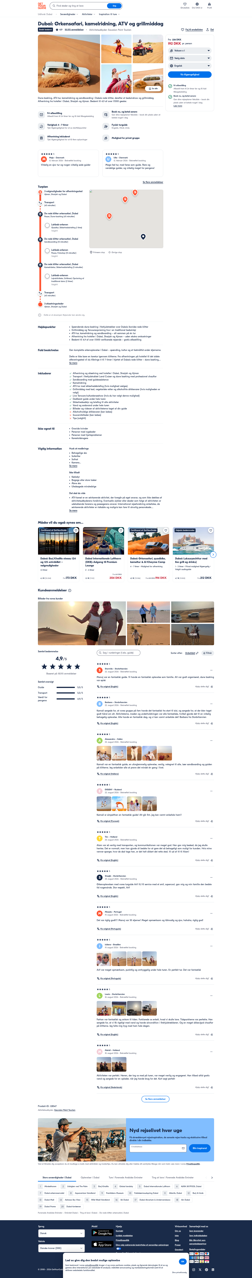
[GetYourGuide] (42, 6)
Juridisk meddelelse (124, 1235)
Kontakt (119, 1231)
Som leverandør (196, 1231)
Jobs (177, 1235)
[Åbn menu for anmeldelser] (211, 670)
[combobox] (78, 6)
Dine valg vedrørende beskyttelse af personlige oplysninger (142, 1245)
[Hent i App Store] (102, 1244)
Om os (178, 1231)
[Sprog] (197, 4)
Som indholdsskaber (198, 1235)
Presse (178, 1245)
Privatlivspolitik (193, 1164)
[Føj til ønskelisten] (76, 530)
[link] (58, 554)
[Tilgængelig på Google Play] (102, 1233)
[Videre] (213, 554)
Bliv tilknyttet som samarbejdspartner (197, 1242)
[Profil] (209, 4)
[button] (69, 29)
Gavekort (179, 1249)
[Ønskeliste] (185, 4)
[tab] (57, 1178)
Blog (177, 1240)
